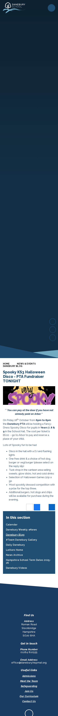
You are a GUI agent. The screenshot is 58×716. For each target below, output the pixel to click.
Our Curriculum (29, 696)
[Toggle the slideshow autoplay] (52, 337)
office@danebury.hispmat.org (29, 662)
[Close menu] (51, 8)
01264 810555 (29, 652)
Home (6, 364)
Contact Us (29, 701)
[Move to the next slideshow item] (52, 321)
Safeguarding (29, 686)
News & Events (26, 364)
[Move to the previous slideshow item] (52, 329)
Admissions (29, 676)
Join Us (29, 691)
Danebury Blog (12, 366)
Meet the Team (29, 681)
